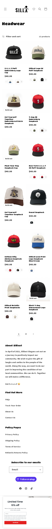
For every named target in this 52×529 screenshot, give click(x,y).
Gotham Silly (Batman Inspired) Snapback (13, 259)
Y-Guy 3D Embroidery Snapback (34, 119)
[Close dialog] (49, 498)
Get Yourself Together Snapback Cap (14, 214)
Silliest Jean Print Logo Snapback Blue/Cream (37, 259)
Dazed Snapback (36, 212)
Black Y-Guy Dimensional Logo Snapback (37, 307)
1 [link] (18, 334)
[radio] (10, 81)
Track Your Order (13, 405)
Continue (13, 522)
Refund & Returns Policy (16, 452)
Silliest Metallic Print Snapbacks (12, 306)
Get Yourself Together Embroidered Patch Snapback (14, 120)
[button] (5, 9)
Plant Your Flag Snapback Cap (12, 167)
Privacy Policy (12, 434)
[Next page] (33, 334)
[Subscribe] (40, 470)
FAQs (7, 399)
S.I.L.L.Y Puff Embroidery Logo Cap (13, 70)
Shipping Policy (12, 440)
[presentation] (22, 82)
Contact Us (10, 417)
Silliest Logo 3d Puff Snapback (36, 69)
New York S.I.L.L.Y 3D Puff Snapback (37, 167)
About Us (9, 411)
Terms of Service (13, 446)
